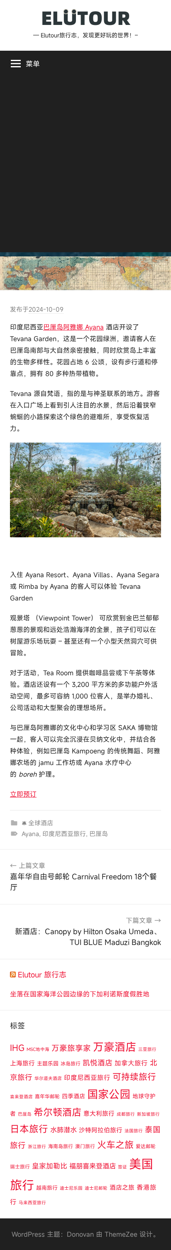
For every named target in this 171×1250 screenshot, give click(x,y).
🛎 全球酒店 (37, 823)
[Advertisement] (85, 166)
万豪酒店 (114, 1047)
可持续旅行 (134, 1077)
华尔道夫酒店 (48, 1078)
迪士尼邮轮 (96, 1188)
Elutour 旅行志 (42, 974)
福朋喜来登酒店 (92, 1166)
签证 (122, 1167)
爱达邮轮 (146, 1146)
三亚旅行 (147, 1049)
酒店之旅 (122, 1187)
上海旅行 (22, 1063)
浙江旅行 (37, 1146)
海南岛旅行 (60, 1146)
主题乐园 (48, 1063)
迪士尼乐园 (71, 1188)
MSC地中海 (38, 1049)
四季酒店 (73, 1096)
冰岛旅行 (71, 1063)
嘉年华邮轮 (47, 1096)
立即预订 (23, 794)
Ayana (30, 833)
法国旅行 (134, 1131)
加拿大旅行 (131, 1063)
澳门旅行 (85, 1146)
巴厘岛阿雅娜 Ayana (73, 327)
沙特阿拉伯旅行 (100, 1130)
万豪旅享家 (71, 1048)
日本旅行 (29, 1128)
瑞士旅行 (20, 1166)
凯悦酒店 (97, 1063)
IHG (17, 1047)
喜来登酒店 (21, 1097)
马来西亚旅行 (32, 1203)
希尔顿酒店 (57, 1112)
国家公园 (108, 1094)
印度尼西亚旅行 (64, 833)
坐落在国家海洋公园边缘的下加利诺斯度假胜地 (79, 994)
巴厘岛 (98, 833)
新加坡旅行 (148, 1114)
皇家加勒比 (49, 1166)
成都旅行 (126, 1114)
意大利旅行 (99, 1113)
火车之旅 (115, 1145)
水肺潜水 (63, 1129)
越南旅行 (47, 1187)
